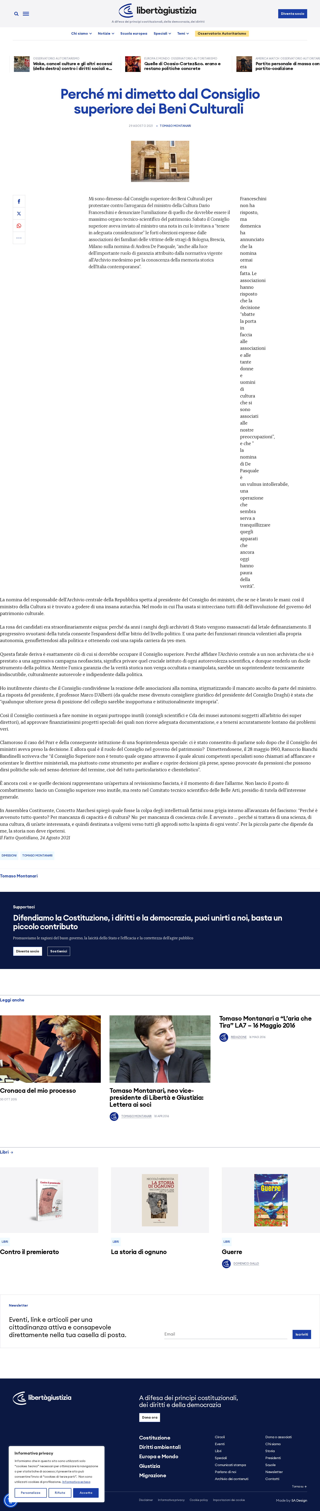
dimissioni (9, 855)
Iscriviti (302, 1334)
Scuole (270, 1465)
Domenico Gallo (246, 1263)
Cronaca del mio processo (38, 1091)
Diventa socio (292, 13)
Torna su (297, 1486)
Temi (181, 33)
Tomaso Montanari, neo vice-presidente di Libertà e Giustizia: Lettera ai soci (156, 1098)
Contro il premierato (29, 1252)
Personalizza (30, 1492)
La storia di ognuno (139, 1252)
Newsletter (274, 1472)
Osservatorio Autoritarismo (222, 33)
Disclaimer (146, 1500)
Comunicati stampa (230, 1465)
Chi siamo (79, 33)
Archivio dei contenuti (231, 1479)
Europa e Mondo (158, 1456)
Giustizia (149, 1466)
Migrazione (152, 1475)
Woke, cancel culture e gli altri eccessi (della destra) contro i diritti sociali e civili (44, 69)
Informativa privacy (171, 1500)
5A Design (291, 1500)
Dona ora (149, 1417)
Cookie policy (199, 1500)
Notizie (104, 33)
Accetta (86, 1492)
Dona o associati (278, 1437)
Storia (270, 1451)
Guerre (232, 1252)
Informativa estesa (76, 1482)
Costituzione (154, 1438)
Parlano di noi (225, 1472)
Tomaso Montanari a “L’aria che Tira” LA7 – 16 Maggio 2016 (265, 1022)
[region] (56, 1474)
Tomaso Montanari (175, 126)
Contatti (272, 1479)
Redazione (239, 1037)
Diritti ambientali (159, 1447)
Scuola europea (133, 33)
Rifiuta (60, 1492)
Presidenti (273, 1458)
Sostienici (58, 951)
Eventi (219, 1444)
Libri (4, 1152)
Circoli (220, 1437)
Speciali (160, 33)
